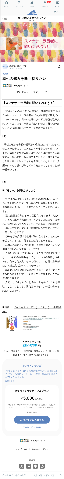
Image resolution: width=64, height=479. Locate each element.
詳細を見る (9, 381)
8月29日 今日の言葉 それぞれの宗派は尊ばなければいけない (18, 475)
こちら (33, 449)
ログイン (55, 12)
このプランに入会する (32, 419)
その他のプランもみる (32, 427)
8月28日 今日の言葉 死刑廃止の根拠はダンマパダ (48, 475)
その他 (5, 74)
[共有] (59, 66)
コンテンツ (32, 20)
